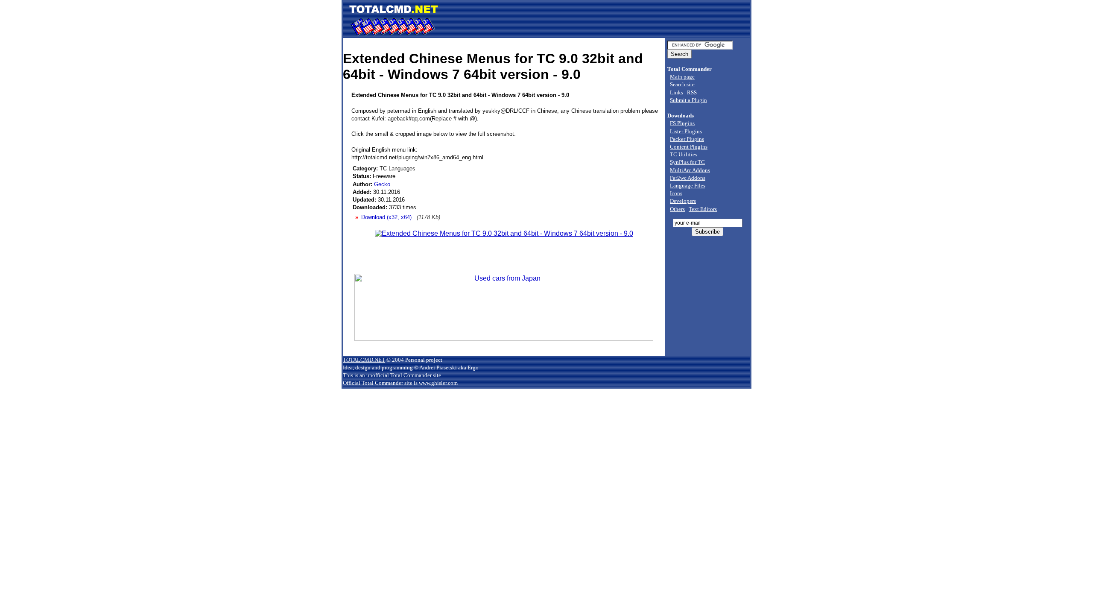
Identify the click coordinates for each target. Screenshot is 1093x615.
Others (677, 209)
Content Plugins (688, 147)
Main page (682, 76)
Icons (676, 193)
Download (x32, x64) (386, 217)
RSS (692, 92)
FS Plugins (682, 123)
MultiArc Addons (690, 170)
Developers (683, 201)
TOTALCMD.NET (364, 360)
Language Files (687, 185)
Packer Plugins (687, 139)
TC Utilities (683, 154)
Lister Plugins (686, 131)
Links (676, 92)
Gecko (382, 184)
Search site (682, 84)
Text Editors (703, 209)
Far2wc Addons (687, 178)
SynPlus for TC (687, 162)
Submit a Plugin (688, 100)
